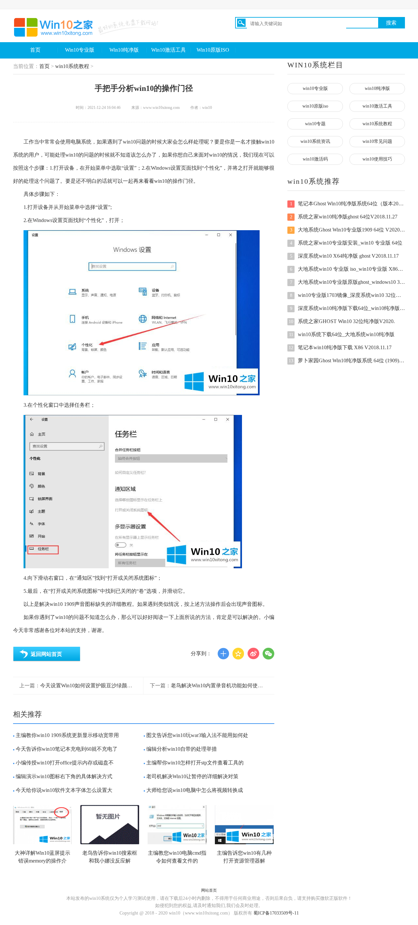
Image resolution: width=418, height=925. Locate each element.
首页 (35, 50)
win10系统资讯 (315, 141)
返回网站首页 (46, 654)
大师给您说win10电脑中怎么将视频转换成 (194, 790)
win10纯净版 (377, 88)
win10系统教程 (72, 66)
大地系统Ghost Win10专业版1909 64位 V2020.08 (347, 229)
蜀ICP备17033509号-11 (276, 913)
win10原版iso (315, 106)
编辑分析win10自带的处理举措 (181, 749)
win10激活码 (315, 159)
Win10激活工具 (168, 50)
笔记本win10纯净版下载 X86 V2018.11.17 (340, 347)
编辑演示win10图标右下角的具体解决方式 (64, 776)
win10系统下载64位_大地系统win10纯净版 (342, 334)
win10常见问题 (377, 141)
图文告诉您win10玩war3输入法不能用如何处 (197, 735)
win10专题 (315, 123)
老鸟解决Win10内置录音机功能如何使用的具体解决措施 (235, 685)
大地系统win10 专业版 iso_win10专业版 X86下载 (347, 269)
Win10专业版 (79, 50)
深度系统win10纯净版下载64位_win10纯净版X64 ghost (347, 308)
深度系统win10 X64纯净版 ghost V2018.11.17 (344, 256)
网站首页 (209, 890)
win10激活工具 (377, 106)
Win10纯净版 (124, 50)
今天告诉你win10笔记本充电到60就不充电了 (67, 749)
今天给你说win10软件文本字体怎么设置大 (64, 790)
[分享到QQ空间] (238, 653)
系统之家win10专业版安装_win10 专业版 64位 (346, 243)
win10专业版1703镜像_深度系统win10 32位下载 (347, 295)
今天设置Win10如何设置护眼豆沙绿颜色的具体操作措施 (104, 685)
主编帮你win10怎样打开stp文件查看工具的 (195, 762)
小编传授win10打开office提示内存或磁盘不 (65, 762)
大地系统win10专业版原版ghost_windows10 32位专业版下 (347, 282)
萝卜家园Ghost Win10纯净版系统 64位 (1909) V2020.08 (347, 360)
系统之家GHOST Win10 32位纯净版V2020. (342, 321)
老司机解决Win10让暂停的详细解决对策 (192, 776)
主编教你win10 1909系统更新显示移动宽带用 (67, 735)
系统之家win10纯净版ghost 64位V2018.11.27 (344, 216)
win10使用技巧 (377, 159)
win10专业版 (315, 88)
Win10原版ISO (213, 50)
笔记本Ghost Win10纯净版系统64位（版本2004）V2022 (347, 203)
